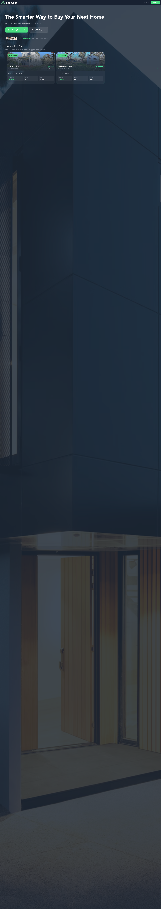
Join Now (155, 2)
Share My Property (38, 30)
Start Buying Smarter (15, 30)
